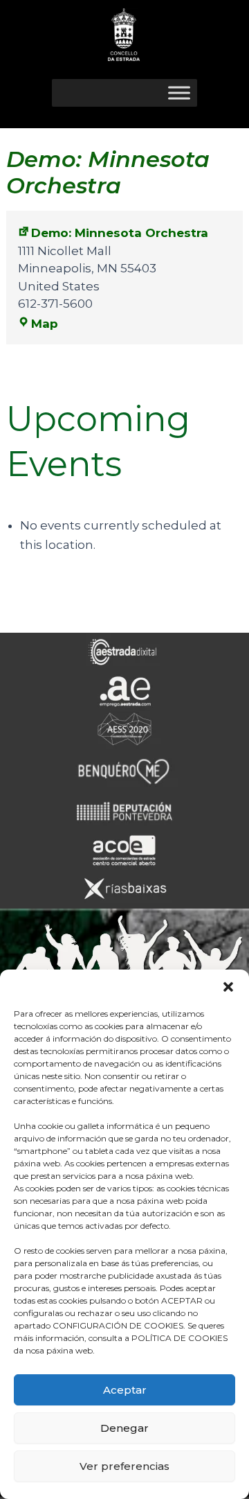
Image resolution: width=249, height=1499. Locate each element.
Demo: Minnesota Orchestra (119, 233)
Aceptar (125, 1389)
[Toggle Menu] (179, 92)
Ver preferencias (124, 1466)
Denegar (124, 1428)
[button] (228, 987)
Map (44, 324)
